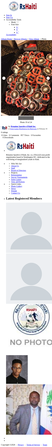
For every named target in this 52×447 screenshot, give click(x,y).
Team (45, 445)
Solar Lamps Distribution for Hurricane (23, 129)
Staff (13, 168)
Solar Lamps (16, 179)
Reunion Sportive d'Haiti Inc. (23, 126)
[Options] (32, 118)
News (13, 189)
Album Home (6, 39)
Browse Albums (20, 39)
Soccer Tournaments (19, 177)
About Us (15, 166)
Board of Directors (18, 170)
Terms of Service (33, 445)
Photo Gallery (16, 186)
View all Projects (18, 182)
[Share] (28, 118)
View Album (34, 39)
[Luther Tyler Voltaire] (17, 383)
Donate (14, 191)
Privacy (21, 445)
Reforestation (16, 175)
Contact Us (15, 193)
